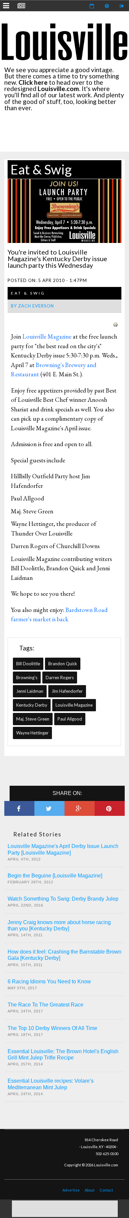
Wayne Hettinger (32, 732)
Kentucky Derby (31, 705)
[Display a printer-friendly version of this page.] (115, 324)
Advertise (71, 1190)
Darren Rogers (60, 677)
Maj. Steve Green (32, 719)
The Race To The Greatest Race (45, 1004)
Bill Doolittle (28, 663)
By (32, 305)
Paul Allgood (70, 719)
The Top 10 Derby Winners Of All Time (52, 1028)
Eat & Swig (41, 169)
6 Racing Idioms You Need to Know (49, 981)
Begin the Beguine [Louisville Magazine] (55, 875)
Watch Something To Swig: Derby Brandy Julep (63, 899)
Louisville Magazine (46, 336)
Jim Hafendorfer (67, 691)
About (90, 1190)
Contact (106, 1190)
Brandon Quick (62, 663)
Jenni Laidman (29, 691)
